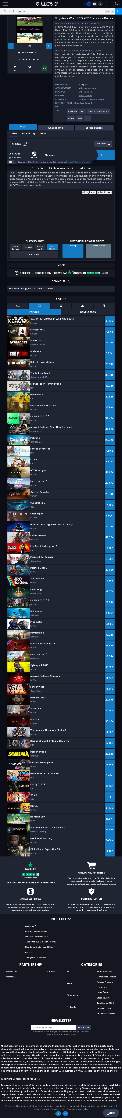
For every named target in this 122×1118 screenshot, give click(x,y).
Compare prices (82, 162)
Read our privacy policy (77, 1109)
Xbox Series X (86, 103)
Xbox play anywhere (88, 99)
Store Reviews (103, 997)
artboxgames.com (87, 88)
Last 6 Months (40, 247)
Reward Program (105, 982)
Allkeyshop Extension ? (36, 957)
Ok (58, 1113)
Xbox (69, 983)
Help (112, 1113)
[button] (116, 4)
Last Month (52, 247)
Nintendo (71, 1007)
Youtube (51, 971)
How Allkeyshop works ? (37, 931)
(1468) (104, 273)
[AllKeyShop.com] (47, 4)
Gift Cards (102, 987)
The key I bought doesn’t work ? (40, 941)
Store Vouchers (104, 971)
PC (68, 971)
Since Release (15, 247)
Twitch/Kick (11, 971)
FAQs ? (28, 952)
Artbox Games (85, 92)
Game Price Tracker (106, 976)
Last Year (28, 247)
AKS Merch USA (104, 1008)
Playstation (72, 995)
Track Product (34, 254)
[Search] (118, 11)
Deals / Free (102, 992)
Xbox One (74, 103)
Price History (28, 133)
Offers (13, 133)
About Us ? (30, 926)
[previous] (11, 46)
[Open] (5, 4)
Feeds (43, 133)
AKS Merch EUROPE (106, 1013)
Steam (101, 99)
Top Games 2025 (105, 1003)
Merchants (11, 976)
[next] (49, 46)
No (65, 1113)
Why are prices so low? (36, 936)
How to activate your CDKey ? (40, 947)
